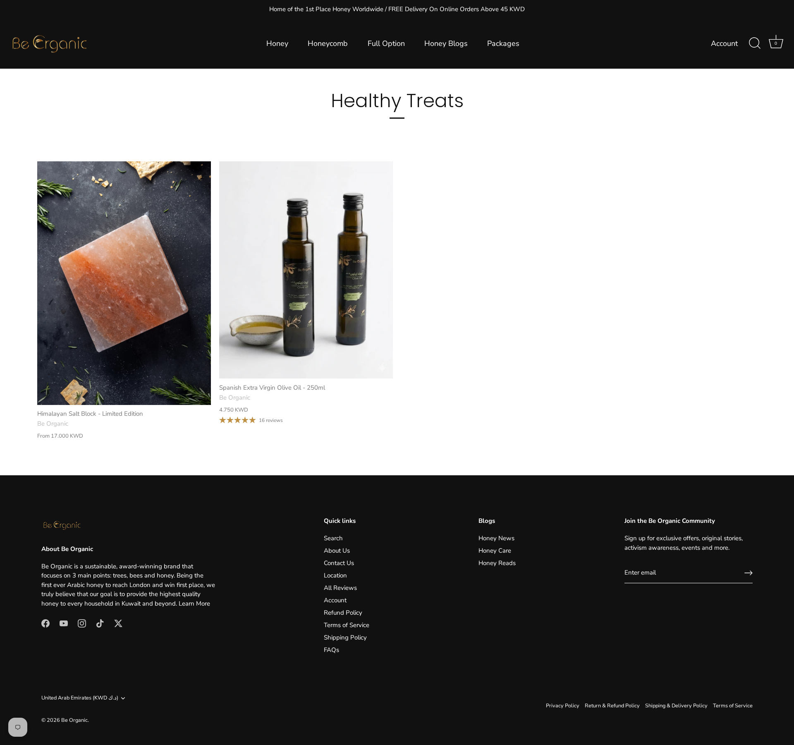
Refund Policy (343, 612)
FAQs (331, 650)
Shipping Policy (345, 637)
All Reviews (340, 588)
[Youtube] (64, 622)
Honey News (496, 538)
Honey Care (494, 550)
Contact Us (339, 563)
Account (724, 43)
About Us (337, 550)
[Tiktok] (100, 622)
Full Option (386, 43)
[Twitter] (118, 622)
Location (335, 575)
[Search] (755, 43)
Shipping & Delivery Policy (676, 705)
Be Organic (74, 720)
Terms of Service (346, 625)
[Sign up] (748, 573)
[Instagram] (82, 622)
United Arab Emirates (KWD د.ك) (79, 698)
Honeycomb (328, 43)
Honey (277, 43)
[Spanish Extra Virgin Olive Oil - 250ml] (306, 269)
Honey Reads (497, 563)
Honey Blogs (446, 43)
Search (333, 538)
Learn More (194, 603)
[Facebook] (45, 622)
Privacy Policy (562, 705)
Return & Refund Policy (612, 705)
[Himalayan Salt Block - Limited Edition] (124, 283)
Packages (503, 43)
